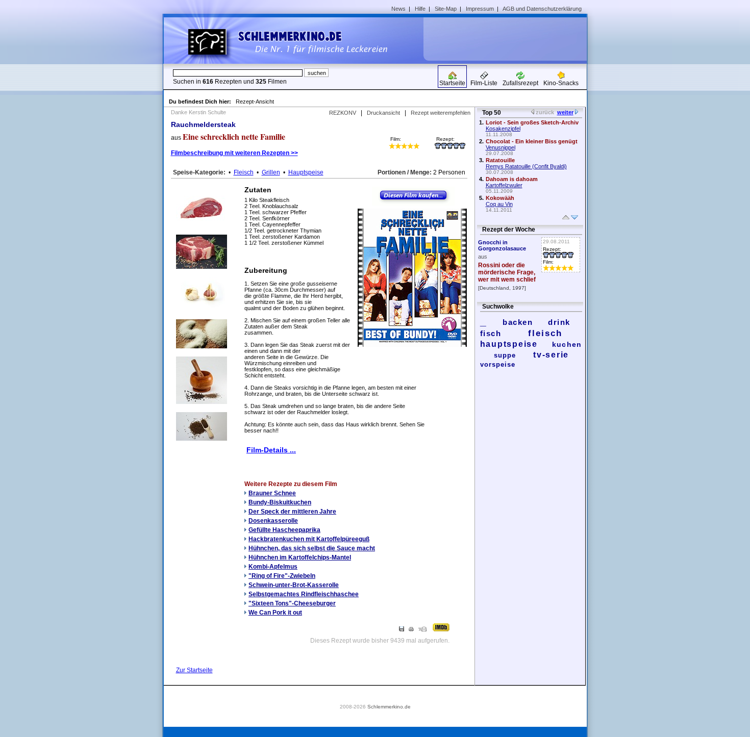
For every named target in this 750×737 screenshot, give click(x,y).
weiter (565, 112)
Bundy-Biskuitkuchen (279, 502)
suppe (505, 355)
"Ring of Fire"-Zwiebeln (281, 575)
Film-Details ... (271, 450)
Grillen (271, 172)
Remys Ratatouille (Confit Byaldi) (526, 166)
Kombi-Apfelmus (272, 566)
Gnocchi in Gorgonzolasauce (502, 245)
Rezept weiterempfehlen (440, 113)
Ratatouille (500, 160)
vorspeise (497, 364)
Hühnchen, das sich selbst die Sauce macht (311, 548)
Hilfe (420, 9)
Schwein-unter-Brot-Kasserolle (293, 585)
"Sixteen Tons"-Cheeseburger (292, 603)
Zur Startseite (194, 670)
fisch (491, 333)
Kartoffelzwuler (504, 185)
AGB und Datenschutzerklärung (542, 9)
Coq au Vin (499, 204)
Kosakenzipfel (503, 128)
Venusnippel (500, 147)
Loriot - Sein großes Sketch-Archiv (532, 122)
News (398, 9)
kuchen (567, 344)
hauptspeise (509, 344)
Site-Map (446, 9)
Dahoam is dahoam (512, 179)
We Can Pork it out (275, 612)
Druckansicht (383, 113)
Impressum (480, 9)
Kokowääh (500, 198)
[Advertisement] (508, 38)
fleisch (545, 333)
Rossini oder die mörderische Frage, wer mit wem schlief (507, 272)
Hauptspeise (305, 172)
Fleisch (244, 172)
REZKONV (342, 113)
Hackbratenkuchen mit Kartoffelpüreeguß (308, 539)
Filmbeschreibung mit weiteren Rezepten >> (234, 153)
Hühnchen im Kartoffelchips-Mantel (299, 557)
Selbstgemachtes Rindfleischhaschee (303, 594)
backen (518, 322)
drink (559, 322)
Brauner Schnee (272, 493)
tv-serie (551, 354)
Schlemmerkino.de (389, 706)
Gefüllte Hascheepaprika (284, 529)
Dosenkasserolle (273, 520)
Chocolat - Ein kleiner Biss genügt (532, 141)
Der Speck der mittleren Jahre (292, 511)
